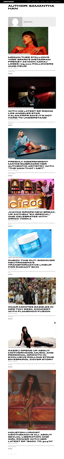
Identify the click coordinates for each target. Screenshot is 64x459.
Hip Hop (20, 54)
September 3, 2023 (10, 220)
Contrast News (13, 54)
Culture (10, 347)
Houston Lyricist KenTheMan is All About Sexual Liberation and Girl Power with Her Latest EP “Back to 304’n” (30, 436)
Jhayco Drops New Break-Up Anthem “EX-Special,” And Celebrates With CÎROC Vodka (32, 215)
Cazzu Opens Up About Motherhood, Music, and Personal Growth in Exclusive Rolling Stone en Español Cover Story (31, 355)
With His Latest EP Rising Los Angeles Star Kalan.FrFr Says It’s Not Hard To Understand (30, 114)
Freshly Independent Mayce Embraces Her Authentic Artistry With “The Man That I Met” (31, 165)
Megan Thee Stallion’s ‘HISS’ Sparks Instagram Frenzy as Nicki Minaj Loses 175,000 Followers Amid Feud (30, 61)
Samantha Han (16, 68)
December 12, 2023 (10, 119)
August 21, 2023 (10, 443)
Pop (13, 158)
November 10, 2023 (10, 170)
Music (28, 54)
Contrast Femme (13, 429)
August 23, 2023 (10, 313)
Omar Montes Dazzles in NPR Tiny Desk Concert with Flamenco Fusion (30, 309)
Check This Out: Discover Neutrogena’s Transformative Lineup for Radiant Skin (31, 263)
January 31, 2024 (10, 68)
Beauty (10, 257)
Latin (24, 54)
